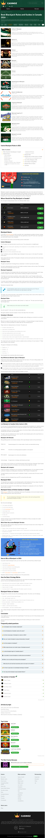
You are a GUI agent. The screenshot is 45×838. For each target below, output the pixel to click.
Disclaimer (37, 779)
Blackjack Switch (16, 123)
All (2, 24)
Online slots (3, 786)
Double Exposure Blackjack (18, 81)
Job (35, 783)
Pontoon (14, 50)
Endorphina (13, 724)
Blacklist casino (4, 779)
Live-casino (20, 785)
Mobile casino (20, 783)
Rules (2, 792)
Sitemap (19, 798)
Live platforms (20, 800)
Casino (8, 8)
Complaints (20, 787)
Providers (3, 798)
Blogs (2, 808)
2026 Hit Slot (13, 742)
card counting (7, 572)
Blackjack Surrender (16, 134)
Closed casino (3, 781)
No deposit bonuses (5, 794)
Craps (31, 24)
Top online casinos (4, 790)
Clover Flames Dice (14, 736)
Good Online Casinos (5, 709)
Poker (35, 24)
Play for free (15, 727)
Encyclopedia (3, 800)
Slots (6, 24)
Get (19, 766)
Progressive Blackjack (17, 102)
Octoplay (12, 750)
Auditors (19, 796)
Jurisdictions (20, 792)
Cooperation (37, 777)
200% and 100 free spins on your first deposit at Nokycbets (21, 762)
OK (35, 836)
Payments (20, 779)
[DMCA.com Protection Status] (21, 829)
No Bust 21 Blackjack (16, 29)
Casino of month (21, 777)
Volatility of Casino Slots (5, 712)
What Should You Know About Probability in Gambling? (11, 714)
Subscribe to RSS (22, 832)
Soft (19, 791)
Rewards (2, 796)
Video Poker (21, 24)
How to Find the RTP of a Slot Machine (8, 711)
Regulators (20, 794)
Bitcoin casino (20, 781)
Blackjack (10, 24)
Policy (36, 781)
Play (40, 208)
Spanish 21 (14, 39)
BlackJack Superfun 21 (17, 113)
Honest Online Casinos (5, 788)
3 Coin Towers (13, 723)
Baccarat (26, 24)
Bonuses (37, 8)
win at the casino (10, 234)
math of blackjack (11, 565)
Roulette (15, 24)
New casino (3, 777)
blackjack (5, 492)
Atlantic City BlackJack (17, 92)
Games (22, 8)
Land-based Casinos (22, 789)
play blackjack (8, 509)
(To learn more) (29, 836)
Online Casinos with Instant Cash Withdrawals (10, 707)
